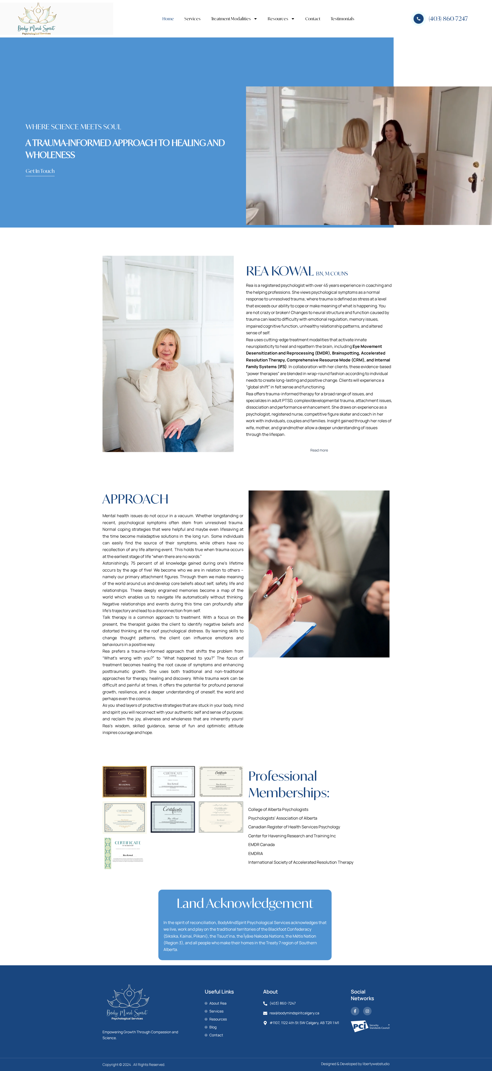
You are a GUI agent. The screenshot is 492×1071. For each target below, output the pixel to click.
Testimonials (342, 18)
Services (192, 18)
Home (168, 18)
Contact (312, 18)
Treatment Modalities (231, 18)
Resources (278, 18)
